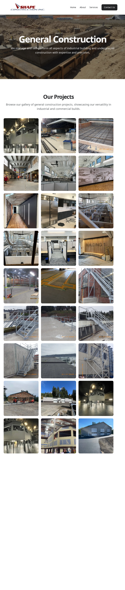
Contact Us (109, 7)
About (83, 7)
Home (73, 7)
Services (93, 7)
